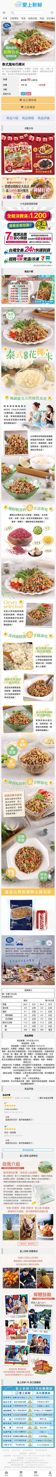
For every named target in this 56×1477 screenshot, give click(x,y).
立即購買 (29, 107)
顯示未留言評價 (46, 1097)
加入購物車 (30, 100)
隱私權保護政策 (41, 1450)
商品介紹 (12, 118)
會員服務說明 (28, 1450)
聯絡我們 (23, 1453)
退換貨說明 (16, 1450)
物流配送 (6, 1450)
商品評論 (44, 118)
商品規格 (28, 118)
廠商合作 (33, 1453)
